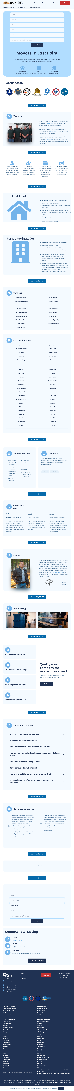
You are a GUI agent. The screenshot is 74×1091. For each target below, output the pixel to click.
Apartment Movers (21, 312)
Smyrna (53, 414)
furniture (49, 139)
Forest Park (21, 395)
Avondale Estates (21, 399)
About (22, 973)
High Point (53, 349)
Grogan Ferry (21, 345)
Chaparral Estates (21, 349)
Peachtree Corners (21, 418)
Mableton (53, 388)
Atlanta (53, 425)
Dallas (53, 373)
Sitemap (23, 978)
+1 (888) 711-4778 (58, 572)
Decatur (52, 403)
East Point (53, 395)
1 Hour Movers (21, 323)
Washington (52, 366)
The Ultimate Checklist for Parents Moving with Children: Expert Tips (54, 1070)
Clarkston (21, 381)
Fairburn (52, 392)
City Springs (52, 356)
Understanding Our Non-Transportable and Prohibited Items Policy (53, 1074)
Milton (21, 407)
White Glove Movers (21, 320)
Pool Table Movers (21, 305)
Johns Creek (21, 410)
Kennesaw (21, 384)
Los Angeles (52, 377)
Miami (21, 370)
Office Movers (53, 297)
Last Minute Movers (53, 323)
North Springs (53, 352)
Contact (23, 976)
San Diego (21, 373)
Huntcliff (21, 352)
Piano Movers (53, 305)
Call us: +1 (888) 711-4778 (37, 105)
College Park (21, 392)
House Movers (53, 312)
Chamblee (53, 418)
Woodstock (21, 366)
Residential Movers (21, 316)
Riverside (53, 360)
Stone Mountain (53, 381)
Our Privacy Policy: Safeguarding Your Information (18, 1072)
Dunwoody (53, 422)
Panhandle (21, 356)
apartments (53, 131)
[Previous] (4, 620)
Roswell (21, 425)
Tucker (21, 403)
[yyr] (12, 2)
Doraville (53, 399)
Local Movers (21, 327)
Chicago (21, 377)
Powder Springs (21, 388)
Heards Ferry (21, 360)
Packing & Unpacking (53, 320)
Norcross (53, 410)
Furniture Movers (53, 301)
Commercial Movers (21, 297)
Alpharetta (53, 407)
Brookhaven (21, 422)
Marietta (21, 414)
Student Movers (21, 309)
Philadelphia (52, 370)
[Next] (70, 620)
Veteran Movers (53, 309)
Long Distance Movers (21, 301)
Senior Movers (53, 316)
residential (50, 123)
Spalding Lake (53, 345)
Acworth (52, 384)
